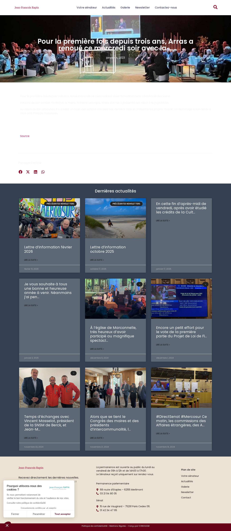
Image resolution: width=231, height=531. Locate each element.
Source (24, 136)
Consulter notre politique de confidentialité (26, 503)
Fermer (15, 514)
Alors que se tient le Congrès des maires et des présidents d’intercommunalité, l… (114, 423)
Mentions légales (117, 526)
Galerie (125, 7)
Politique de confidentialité (94, 526)
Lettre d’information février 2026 (48, 249)
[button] (7, 525)
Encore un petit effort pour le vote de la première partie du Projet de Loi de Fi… (181, 332)
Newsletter (142, 7)
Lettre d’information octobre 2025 (108, 249)
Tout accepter (63, 514)
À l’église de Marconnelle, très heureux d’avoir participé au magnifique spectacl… (113, 334)
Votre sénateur (87, 7)
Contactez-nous (166, 7)
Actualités (108, 7)
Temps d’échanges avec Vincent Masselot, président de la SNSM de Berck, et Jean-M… (49, 423)
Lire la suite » (31, 259)
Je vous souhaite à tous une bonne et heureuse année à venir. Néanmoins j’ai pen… (48, 290)
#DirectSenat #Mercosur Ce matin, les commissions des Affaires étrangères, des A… (181, 421)
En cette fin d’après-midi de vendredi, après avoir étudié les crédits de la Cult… (181, 208)
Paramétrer (39, 514)
